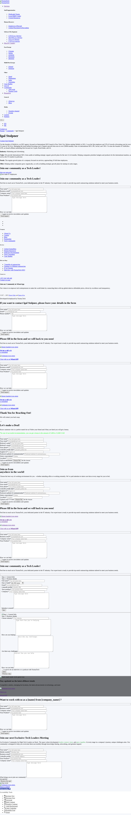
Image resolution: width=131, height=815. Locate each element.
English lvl (4, 452)
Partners (6, 116)
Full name (5, 581)
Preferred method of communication (12, 454)
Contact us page (5, 280)
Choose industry (7, 618)
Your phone (4, 447)
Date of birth (6, 583)
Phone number (5, 314)
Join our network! (5, 172)
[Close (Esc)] (1, 421)
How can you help (8, 667)
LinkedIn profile (7, 587)
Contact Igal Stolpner (7, 141)
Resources (7, 93)
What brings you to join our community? (13, 777)
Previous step (6, 674)
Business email (5, 191)
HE (5, 125)
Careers (6, 115)
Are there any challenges (10, 651)
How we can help (5, 212)
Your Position (5, 195)
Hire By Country (9, 43)
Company (5, 591)
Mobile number (5, 752)
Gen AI (6, 86)
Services (7, 6)
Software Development (11, 252)
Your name (4, 189)
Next (3, 610)
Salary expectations (6, 456)
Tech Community (9, 241)
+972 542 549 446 (6, 278)
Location (3, 458)
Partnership (7, 239)
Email (2, 311)
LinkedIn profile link (7, 450)
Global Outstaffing (10, 249)
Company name (5, 193)
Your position (6, 589)
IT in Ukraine (8, 268)
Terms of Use (21, 295)
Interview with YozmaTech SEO (14, 270)
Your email (4, 441)
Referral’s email (5, 445)
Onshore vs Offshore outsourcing (15, 266)
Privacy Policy (12, 295)
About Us (7, 233)
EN (5, 124)
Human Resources (10, 251)
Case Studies (8, 84)
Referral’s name (5, 443)
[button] (5, 789)
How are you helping (8, 635)
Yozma (2, 131)
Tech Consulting (9, 254)
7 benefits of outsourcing (12, 264)
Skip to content (5, 787)
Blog (5, 237)
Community (8, 87)
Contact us (3, 129)
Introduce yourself (7, 608)
